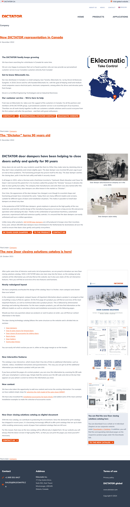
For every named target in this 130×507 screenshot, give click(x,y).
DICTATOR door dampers (33, 222)
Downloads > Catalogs (102, 429)
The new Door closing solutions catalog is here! (36, 251)
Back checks (10, 336)
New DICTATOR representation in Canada (31, 37)
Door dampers (11, 328)
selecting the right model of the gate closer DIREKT (46, 392)
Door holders (11, 339)
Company (13, 131)
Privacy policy (108, 477)
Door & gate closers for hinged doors (20, 331)
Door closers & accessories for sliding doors (22, 333)
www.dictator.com (110, 490)
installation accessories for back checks (38, 397)
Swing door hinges (13, 342)
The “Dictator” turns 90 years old (25, 135)
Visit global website (120, 2)
